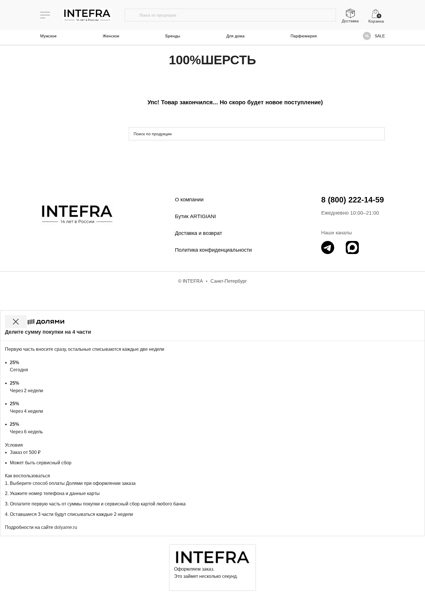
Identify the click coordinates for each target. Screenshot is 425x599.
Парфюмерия (304, 36)
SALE (380, 36)
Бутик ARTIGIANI (195, 216)
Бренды (172, 36)
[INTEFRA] (77, 213)
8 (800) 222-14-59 (352, 200)
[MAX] (352, 247)
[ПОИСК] (131, 15)
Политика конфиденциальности (213, 250)
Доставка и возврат (198, 233)
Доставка (350, 21)
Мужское (48, 36)
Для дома (235, 36)
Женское (111, 36)
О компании (189, 199)
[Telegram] (327, 247)
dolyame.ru (65, 527)
